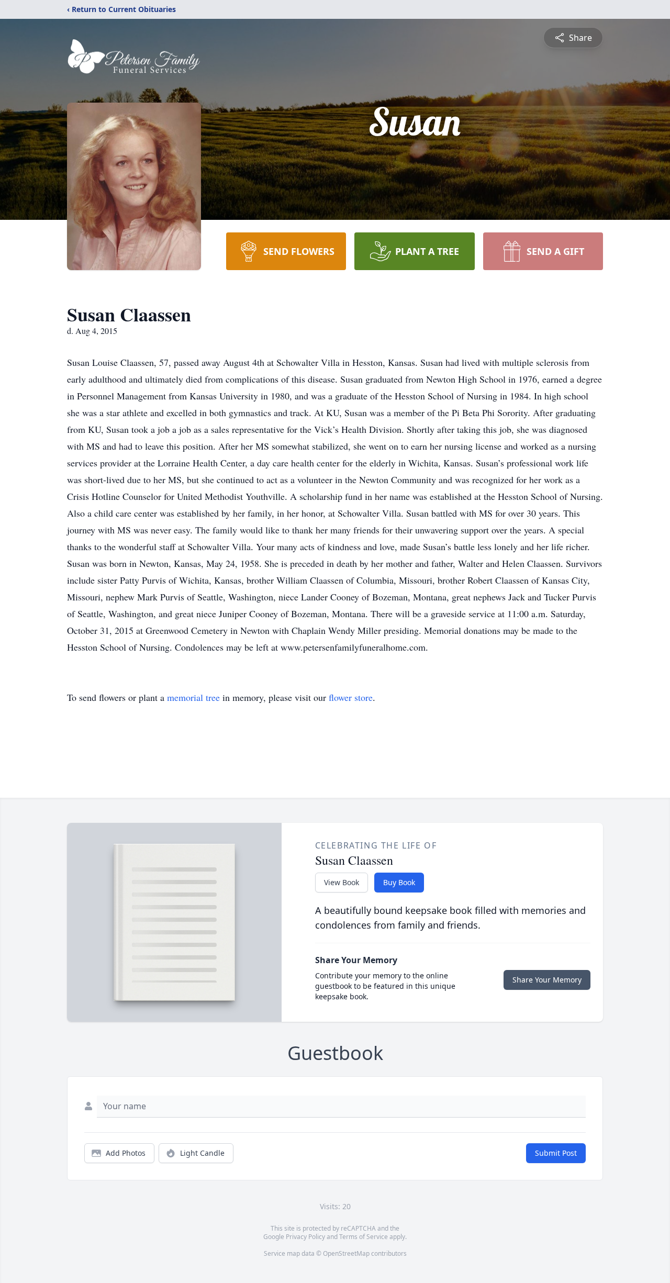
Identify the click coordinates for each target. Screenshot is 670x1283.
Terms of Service (363, 1236)
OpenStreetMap (346, 1253)
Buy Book (399, 882)
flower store (351, 697)
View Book (341, 882)
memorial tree (193, 697)
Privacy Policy (305, 1236)
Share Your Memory (547, 980)
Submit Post (556, 1153)
